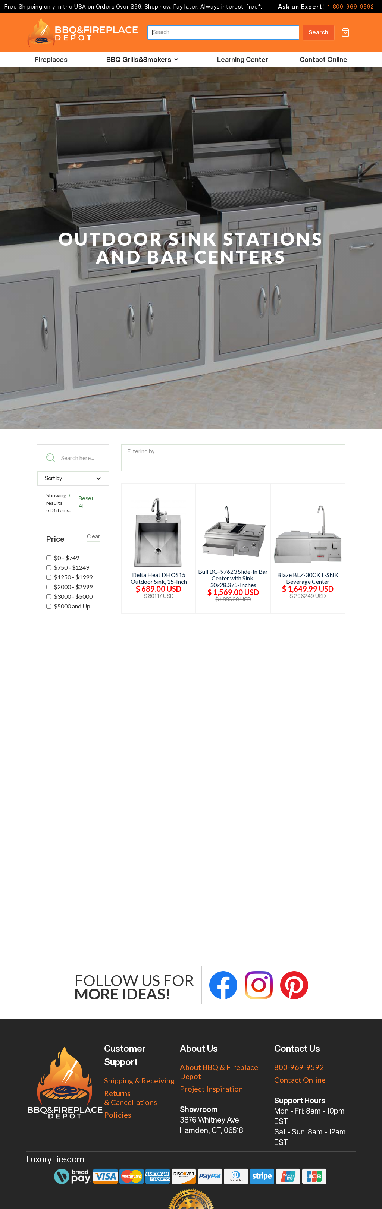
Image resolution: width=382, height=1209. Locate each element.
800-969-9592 (299, 1066)
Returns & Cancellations (130, 1097)
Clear (93, 536)
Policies (117, 1114)
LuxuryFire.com (55, 1159)
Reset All (86, 502)
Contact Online (323, 59)
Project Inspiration (211, 1088)
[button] (345, 32)
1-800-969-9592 (351, 6)
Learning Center (242, 59)
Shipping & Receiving (139, 1080)
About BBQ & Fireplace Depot (219, 1071)
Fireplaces (51, 59)
